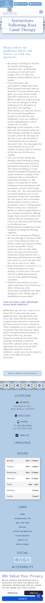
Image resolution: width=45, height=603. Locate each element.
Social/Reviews (22, 536)
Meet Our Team (22, 523)
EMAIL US (24, 435)
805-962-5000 (24, 426)
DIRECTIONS (24, 416)
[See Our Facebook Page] (16, 560)
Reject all (33, 593)
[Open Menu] (41, 12)
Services (22, 527)
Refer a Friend (22, 544)
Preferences (12, 593)
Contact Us (22, 540)
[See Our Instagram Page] (20, 560)
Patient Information (22, 531)
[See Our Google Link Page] (24, 560)
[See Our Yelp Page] (28, 560)
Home (22, 514)
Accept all (22, 599)
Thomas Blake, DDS (22, 519)
